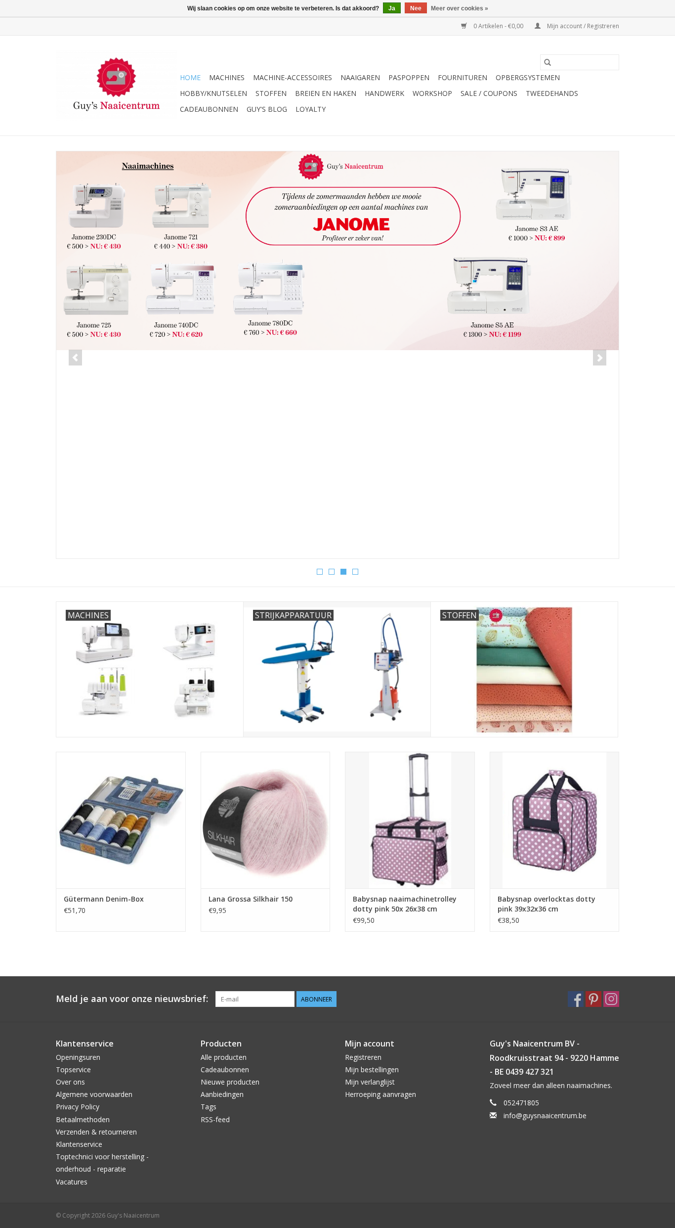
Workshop (432, 93)
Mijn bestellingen (372, 1069)
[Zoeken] (547, 62)
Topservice (73, 1069)
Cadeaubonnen (209, 109)
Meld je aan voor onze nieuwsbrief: (132, 999)
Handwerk (384, 93)
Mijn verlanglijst (370, 1082)
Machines (227, 77)
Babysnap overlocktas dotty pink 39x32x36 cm (546, 903)
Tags (208, 1106)
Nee (416, 8)
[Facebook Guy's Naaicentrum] (576, 999)
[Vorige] (75, 357)
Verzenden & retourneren (96, 1132)
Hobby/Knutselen (213, 93)
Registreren (363, 1057)
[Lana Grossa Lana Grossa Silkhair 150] (266, 820)
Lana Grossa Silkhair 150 (251, 899)
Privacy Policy (77, 1106)
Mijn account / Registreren (582, 26)
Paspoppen (408, 77)
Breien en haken (325, 93)
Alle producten (224, 1057)
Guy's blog (267, 109)
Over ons (70, 1082)
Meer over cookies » (459, 8)
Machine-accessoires (292, 77)
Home (190, 77)
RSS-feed (215, 1119)
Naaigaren (360, 77)
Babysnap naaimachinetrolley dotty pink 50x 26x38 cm (405, 903)
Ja (391, 8)
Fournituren (462, 77)
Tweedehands (552, 93)
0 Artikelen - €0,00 (498, 26)
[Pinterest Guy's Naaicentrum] (593, 999)
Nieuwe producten (230, 1082)
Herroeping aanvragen (380, 1094)
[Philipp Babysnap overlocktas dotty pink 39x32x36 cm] (555, 820)
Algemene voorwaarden (94, 1094)
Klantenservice (79, 1144)
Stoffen (271, 93)
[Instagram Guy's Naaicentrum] (611, 999)
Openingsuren (78, 1057)
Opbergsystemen (528, 77)
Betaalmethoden (83, 1119)
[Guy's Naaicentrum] (116, 85)
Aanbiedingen (222, 1094)
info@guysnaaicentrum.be (545, 1115)
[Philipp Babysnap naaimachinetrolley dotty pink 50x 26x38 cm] (410, 820)
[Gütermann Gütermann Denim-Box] (121, 820)
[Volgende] (599, 357)
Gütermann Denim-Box (104, 899)
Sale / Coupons (489, 93)
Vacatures (71, 1181)
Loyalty (310, 109)
